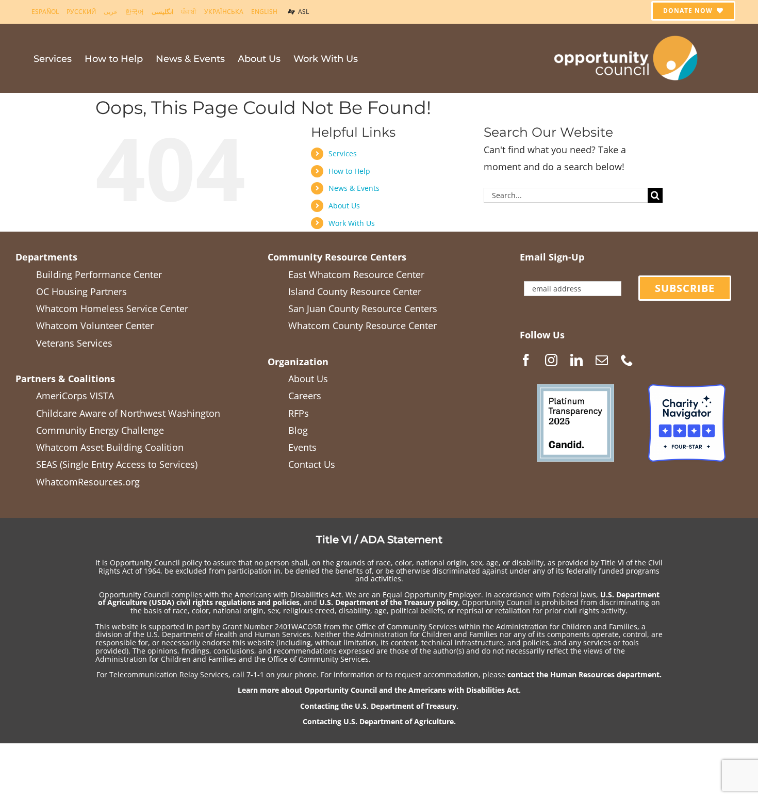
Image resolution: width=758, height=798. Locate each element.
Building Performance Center (99, 274)
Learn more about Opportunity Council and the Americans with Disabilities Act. (379, 690)
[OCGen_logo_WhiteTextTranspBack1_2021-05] (626, 34)
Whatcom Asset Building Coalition (110, 447)
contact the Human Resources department (583, 674)
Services (342, 153)
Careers (304, 395)
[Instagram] (551, 360)
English (264, 11)
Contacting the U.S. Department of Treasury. (379, 706)
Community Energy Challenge (100, 430)
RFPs (298, 413)
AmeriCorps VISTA (75, 395)
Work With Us (351, 223)
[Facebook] (526, 360)
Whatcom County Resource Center (362, 325)
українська (223, 11)
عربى (111, 11)
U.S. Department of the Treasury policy (388, 602)
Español (45, 11)
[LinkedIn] (576, 360)
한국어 (134, 11)
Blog (298, 430)
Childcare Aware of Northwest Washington (128, 413)
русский (81, 11)
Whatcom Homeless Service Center (112, 308)
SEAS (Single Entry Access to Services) (116, 464)
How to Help (349, 171)
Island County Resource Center (354, 291)
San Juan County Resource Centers (362, 308)
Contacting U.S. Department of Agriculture (378, 721)
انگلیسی (162, 11)
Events (302, 447)
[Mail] (602, 360)
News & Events (354, 188)
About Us (344, 205)
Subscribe (685, 288)
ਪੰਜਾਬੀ (188, 11)
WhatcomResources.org (88, 482)
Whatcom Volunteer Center (95, 325)
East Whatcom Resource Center (356, 274)
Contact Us (311, 464)
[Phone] (627, 360)
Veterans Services (74, 343)
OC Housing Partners (81, 291)
